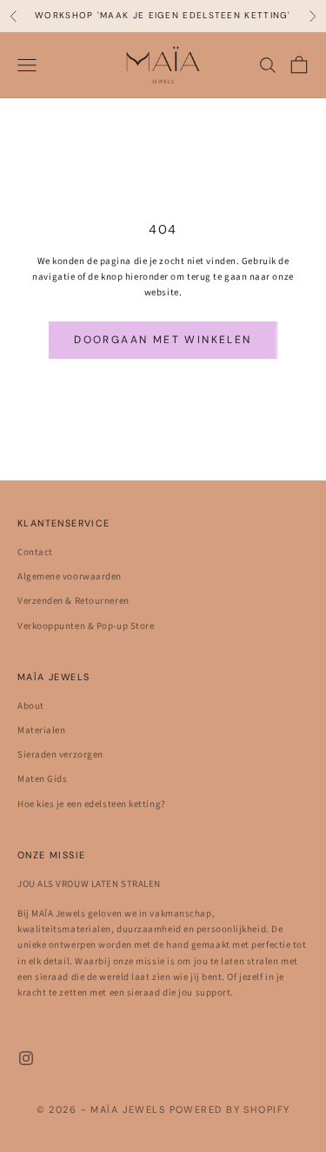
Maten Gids (42, 778)
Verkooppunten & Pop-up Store (85, 625)
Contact (35, 552)
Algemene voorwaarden (69, 576)
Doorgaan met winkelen (162, 340)
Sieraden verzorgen (60, 754)
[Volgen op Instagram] (26, 1058)
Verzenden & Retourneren (73, 600)
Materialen (41, 730)
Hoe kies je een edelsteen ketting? (91, 804)
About (30, 705)
